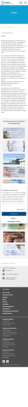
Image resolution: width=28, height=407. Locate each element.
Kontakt (5, 302)
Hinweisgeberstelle (8, 306)
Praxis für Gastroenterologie (9, 323)
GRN (2, 26)
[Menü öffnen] (25, 3)
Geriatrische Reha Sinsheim (8, 343)
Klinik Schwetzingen (8, 26)
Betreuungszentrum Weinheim (9, 355)
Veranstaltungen (8, 295)
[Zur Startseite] (7, 2)
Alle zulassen (14, 214)
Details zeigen (20, 209)
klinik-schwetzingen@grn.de (12, 274)
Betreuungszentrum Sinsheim (9, 344)
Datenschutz (6, 308)
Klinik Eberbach (6, 321)
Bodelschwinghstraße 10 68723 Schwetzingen (11, 278)
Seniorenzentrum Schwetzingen (9, 334)
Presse (4, 299)
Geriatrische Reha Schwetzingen (9, 332)
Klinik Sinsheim (6, 341)
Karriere (5, 297)
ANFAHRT (21, 283)
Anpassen (13, 218)
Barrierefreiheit (7, 313)
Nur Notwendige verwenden (14, 221)
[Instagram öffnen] (7, 361)
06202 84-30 (9, 270)
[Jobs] (21, 2)
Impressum (6, 304)
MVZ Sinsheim (6, 346)
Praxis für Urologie (6, 325)
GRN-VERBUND (6, 289)
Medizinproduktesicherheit (11, 311)
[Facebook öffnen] (4, 361)
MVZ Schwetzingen (7, 335)
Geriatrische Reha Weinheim (9, 353)
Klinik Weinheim (6, 352)
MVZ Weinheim (6, 357)
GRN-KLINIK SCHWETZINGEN (9, 268)
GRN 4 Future (6, 292)
